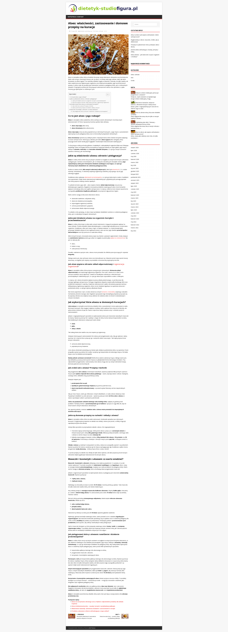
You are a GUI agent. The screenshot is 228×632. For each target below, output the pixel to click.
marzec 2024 (134, 207)
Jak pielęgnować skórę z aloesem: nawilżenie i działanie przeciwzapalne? (90, 111)
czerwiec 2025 (135, 189)
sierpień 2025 (135, 183)
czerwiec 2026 (135, 153)
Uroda (132, 80)
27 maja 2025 (73, 31)
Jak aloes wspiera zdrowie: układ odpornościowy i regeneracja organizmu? (91, 102)
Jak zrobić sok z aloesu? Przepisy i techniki (83, 106)
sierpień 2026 (135, 147)
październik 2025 (135, 177)
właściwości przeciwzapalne (93, 177)
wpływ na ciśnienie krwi (118, 238)
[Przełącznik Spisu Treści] (107, 94)
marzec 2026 (134, 162)
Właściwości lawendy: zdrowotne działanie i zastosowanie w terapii (93, 608)
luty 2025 (133, 201)
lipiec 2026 (134, 150)
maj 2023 (133, 216)
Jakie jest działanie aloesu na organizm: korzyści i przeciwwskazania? (89, 100)
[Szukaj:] (145, 24)
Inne (132, 77)
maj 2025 (133, 192)
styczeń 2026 (134, 168)
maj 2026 (133, 156)
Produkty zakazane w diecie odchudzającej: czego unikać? (90, 611)
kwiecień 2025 (135, 195)
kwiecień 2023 (135, 219)
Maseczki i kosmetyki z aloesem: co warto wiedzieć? (84, 109)
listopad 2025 (135, 174)
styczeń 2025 (134, 204)
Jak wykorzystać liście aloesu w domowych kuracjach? (84, 104)
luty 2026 (133, 165)
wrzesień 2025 (135, 180)
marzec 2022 (134, 228)
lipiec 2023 (134, 210)
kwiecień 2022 (135, 225)
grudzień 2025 (135, 171)
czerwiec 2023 (135, 213)
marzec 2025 (134, 198)
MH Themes (92, 628)
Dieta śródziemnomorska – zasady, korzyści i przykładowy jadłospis (93, 606)
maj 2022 (133, 222)
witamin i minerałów (108, 292)
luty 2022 (133, 231)
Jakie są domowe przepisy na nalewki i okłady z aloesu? (86, 107)
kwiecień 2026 (135, 159)
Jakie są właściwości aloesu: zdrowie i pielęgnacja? (83, 99)
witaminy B (115, 169)
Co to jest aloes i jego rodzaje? (78, 97)
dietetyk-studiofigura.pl (86, 31)
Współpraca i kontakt (76, 17)
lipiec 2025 (134, 186)
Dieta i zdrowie (99, 31)
